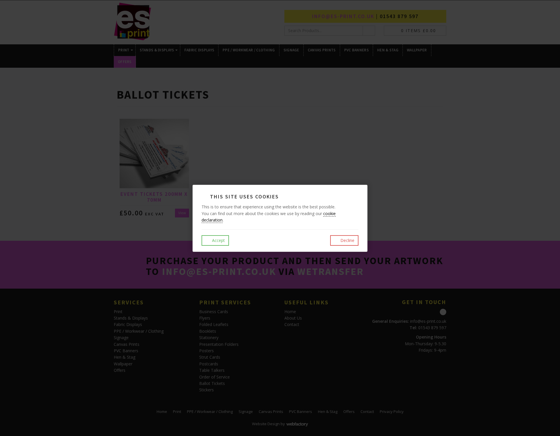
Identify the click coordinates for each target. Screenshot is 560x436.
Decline (346, 240)
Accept (218, 240)
